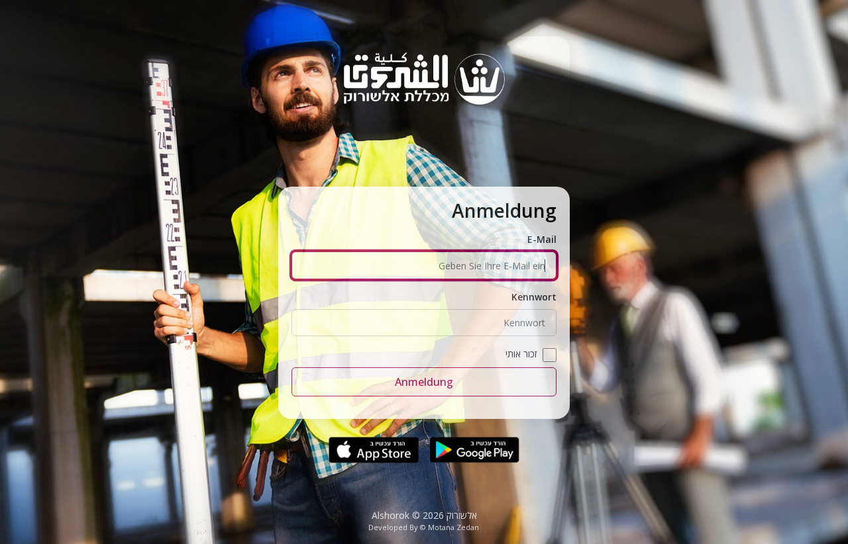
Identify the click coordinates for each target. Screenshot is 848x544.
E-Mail (541, 239)
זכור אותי (521, 353)
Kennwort (533, 297)
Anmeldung (424, 382)
